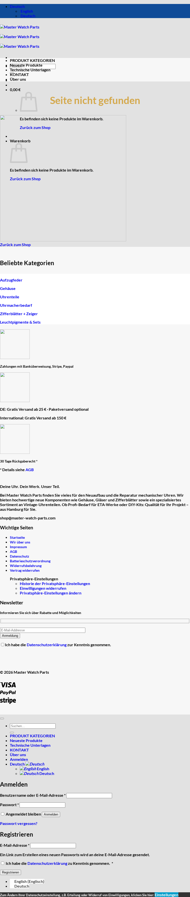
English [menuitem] (26, 11)
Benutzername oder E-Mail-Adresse (33, 795)
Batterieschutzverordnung (30, 561)
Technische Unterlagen (30, 69)
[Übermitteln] (12, 732)
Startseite (17, 537)
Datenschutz (19, 556)
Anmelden (51, 814)
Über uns (18, 79)
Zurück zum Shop (35, 127)
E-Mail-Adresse (14, 845)
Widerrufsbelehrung (26, 566)
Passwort (9, 804)
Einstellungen (166, 894)
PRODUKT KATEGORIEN (32, 60)
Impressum (18, 547)
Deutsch (17, 6)
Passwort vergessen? (18, 823)
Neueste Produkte (26, 65)
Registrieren (10, 872)
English (42, 768)
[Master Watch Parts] (19, 37)
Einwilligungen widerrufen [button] (43, 588)
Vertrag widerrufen (25, 570)
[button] (15, 89)
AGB (29, 469)
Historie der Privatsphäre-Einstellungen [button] (55, 583)
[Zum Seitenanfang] (2, 718)
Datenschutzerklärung (47, 644)
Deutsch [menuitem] (27, 15)
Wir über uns (20, 542)
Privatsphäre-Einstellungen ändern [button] (50, 592)
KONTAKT (19, 74)
